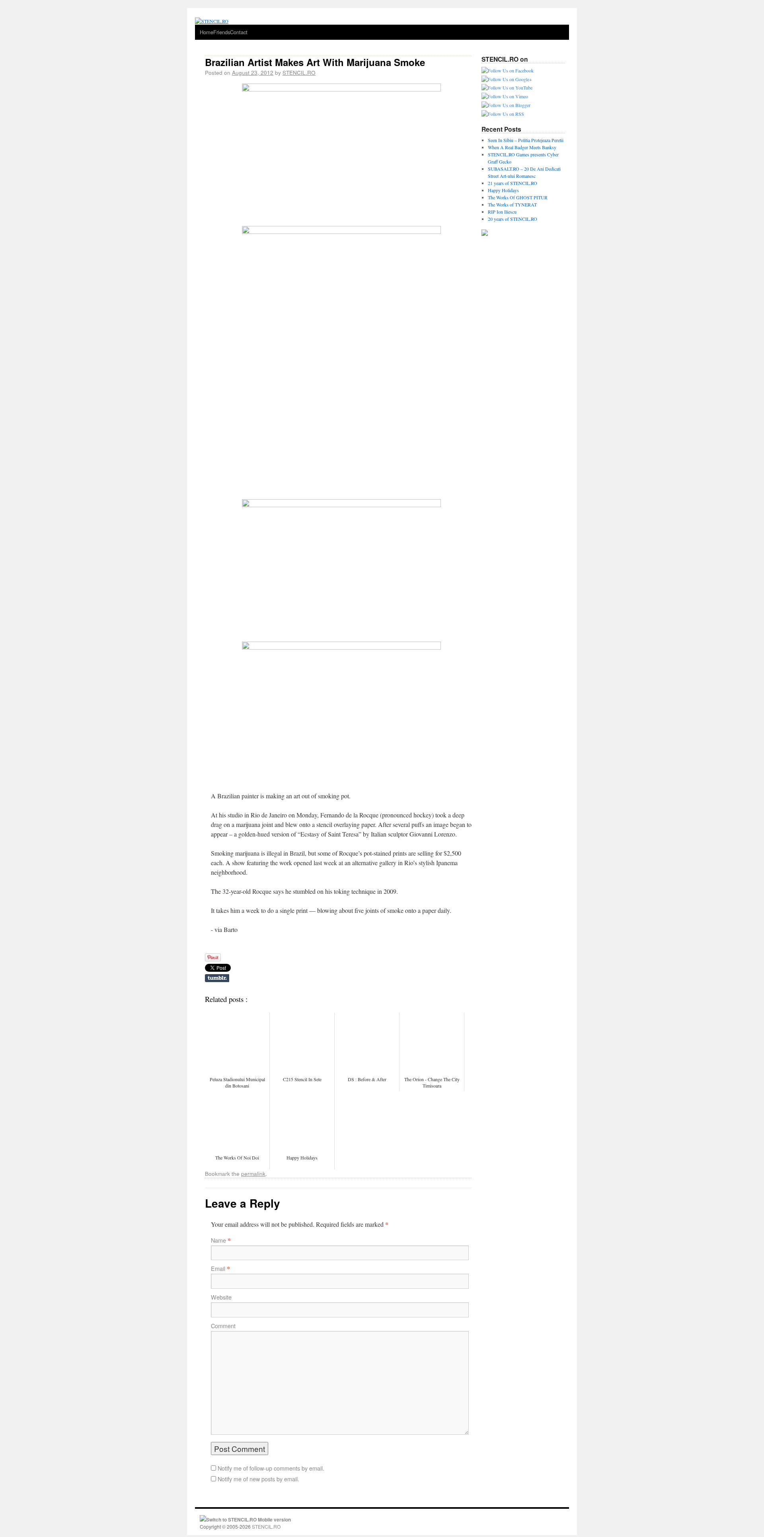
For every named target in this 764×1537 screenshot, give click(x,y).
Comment (223, 1326)
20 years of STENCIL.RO (512, 219)
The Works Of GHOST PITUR (518, 197)
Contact (239, 32)
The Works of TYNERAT (512, 204)
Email (218, 1268)
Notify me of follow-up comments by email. (271, 1468)
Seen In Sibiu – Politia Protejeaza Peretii (525, 140)
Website (221, 1297)
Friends (221, 32)
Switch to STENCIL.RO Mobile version (248, 1519)
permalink (253, 1173)
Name (218, 1240)
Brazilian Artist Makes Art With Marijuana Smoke (315, 62)
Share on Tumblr (217, 978)
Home (206, 32)
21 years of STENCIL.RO (512, 183)
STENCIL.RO (299, 72)
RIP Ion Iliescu (502, 211)
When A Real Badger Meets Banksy (522, 147)
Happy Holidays (503, 190)
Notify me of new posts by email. (258, 1479)
